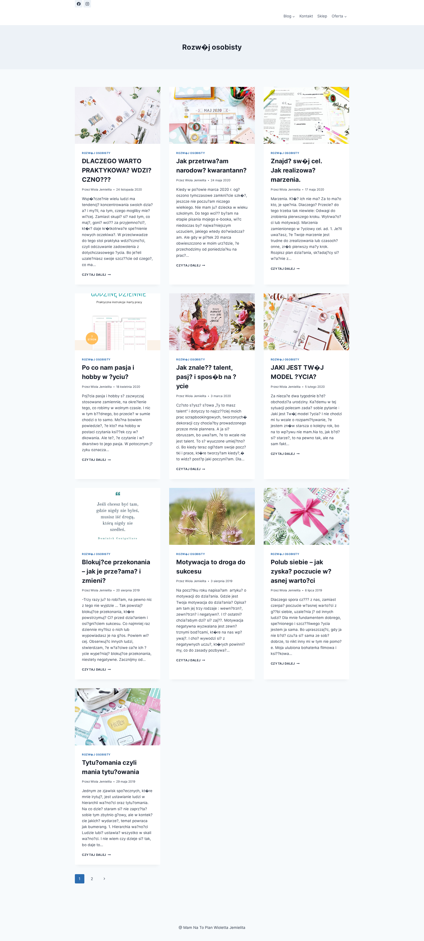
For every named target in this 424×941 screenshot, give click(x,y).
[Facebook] (78, 3)
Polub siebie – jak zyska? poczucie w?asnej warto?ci (301, 571)
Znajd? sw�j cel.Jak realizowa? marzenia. (296, 170)
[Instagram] (87, 3)
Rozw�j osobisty (96, 153)
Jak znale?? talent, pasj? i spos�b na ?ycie (206, 377)
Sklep (322, 16)
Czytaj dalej (96, 274)
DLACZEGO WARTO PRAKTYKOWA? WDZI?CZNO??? (116, 170)
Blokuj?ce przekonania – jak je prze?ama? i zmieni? (116, 571)
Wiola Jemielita (101, 189)
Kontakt (306, 16)
